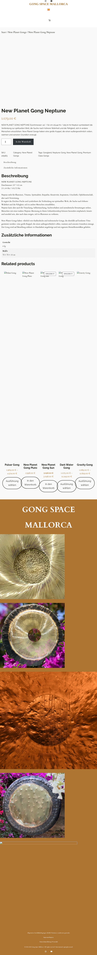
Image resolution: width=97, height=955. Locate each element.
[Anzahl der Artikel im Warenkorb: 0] (49, 20)
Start (3, 32)
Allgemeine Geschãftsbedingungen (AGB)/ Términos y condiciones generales (48, 933)
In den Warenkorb (23, 141)
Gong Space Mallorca (48, 4)
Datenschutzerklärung (45, 942)
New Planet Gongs (17, 32)
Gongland (47, 152)
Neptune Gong (59, 152)
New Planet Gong (74, 152)
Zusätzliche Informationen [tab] (15, 167)
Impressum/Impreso (48, 937)
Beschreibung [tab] (10, 162)
